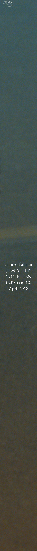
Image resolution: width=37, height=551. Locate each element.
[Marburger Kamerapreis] (8, 4)
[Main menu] (34, 4)
